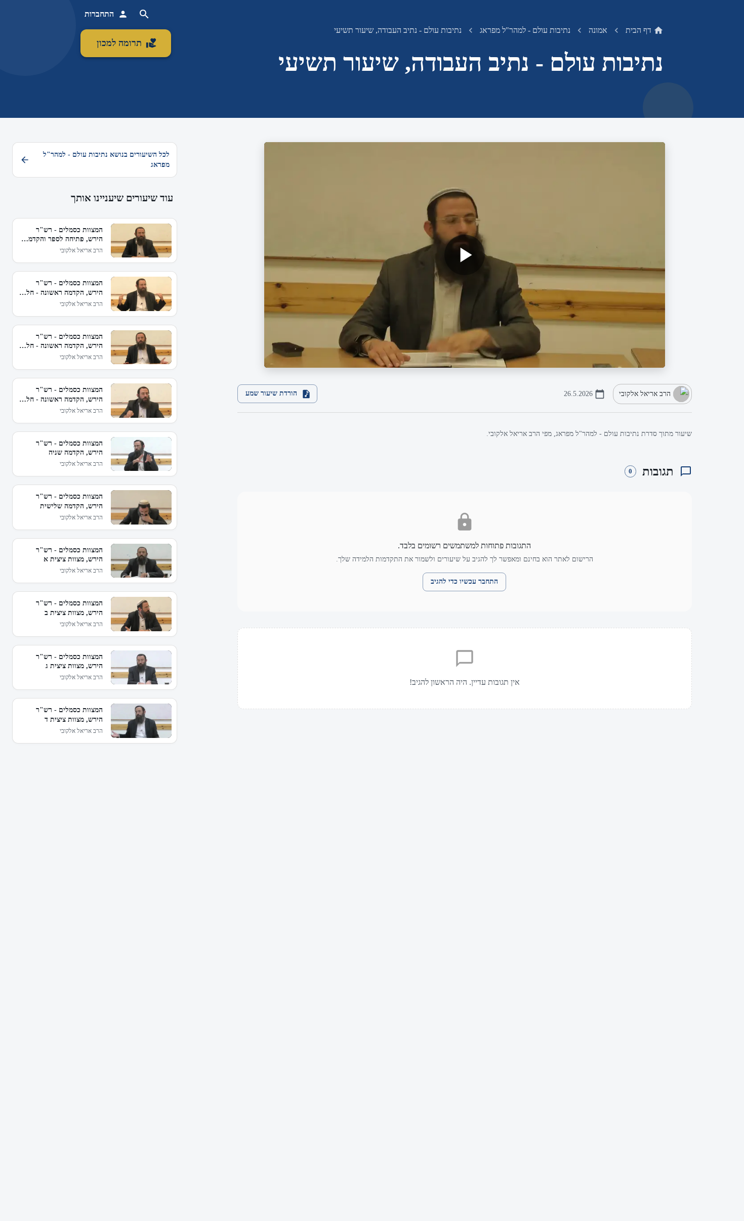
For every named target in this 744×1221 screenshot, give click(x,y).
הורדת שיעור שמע (271, 393)
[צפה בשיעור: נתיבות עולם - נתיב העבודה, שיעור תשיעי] (464, 255)
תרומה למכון (119, 43)
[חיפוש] (144, 14)
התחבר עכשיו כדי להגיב (464, 581)
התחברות (99, 14)
